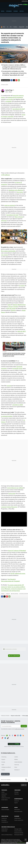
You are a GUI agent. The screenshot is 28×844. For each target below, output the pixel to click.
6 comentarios (6, 80)
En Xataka (4, 351)
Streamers (9, 11)
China (4, 26)
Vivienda (15, 11)
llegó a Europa (19, 217)
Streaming (3, 756)
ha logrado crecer (17, 368)
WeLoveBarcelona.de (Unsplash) (10, 581)
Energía (3, 762)
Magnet (14, 5)
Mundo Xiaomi (4, 799)
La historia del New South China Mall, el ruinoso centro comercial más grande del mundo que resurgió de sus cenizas (14, 354)
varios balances (11, 488)
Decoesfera (3, 820)
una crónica (4, 255)
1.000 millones (5, 175)
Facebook (11, 80)
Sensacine (16, 800)
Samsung (16, 764)
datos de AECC (22, 331)
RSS (23, 735)
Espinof (16, 802)
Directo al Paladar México (6, 834)
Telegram (20, 735)
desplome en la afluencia (16, 190)
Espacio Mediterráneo (19, 304)
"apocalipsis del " (18, 109)
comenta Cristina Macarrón (9, 507)
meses (6, 251)
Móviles (16, 759)
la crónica (22, 285)
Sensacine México (18, 830)
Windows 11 (17, 769)
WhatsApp (7, 735)
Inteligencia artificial (6, 767)
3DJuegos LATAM (17, 829)
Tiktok (8, 738)
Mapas (2, 11)
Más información (21, 842)
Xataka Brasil (4, 830)
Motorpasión (17, 809)
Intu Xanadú (11, 579)
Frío (10, 26)
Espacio (3, 759)
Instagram (18, 735)
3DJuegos (16, 792)
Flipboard (16, 80)
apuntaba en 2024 (17, 404)
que (17, 488)
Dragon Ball (21, 26)
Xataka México (4, 829)
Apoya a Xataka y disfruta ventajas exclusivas (14, 746)
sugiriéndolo (11, 251)
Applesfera (3, 796)
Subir (23, 785)
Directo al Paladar (5, 809)
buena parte (11, 493)
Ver (14, 655)
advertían (4, 220)
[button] (9, 90)
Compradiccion (4, 822)
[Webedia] (25, 1)
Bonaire (13, 310)
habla (9, 304)
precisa (9, 385)
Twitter (14, 80)
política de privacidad (19, 729)
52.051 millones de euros (17, 573)
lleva (2, 251)
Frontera (15, 26)
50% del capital (11, 308)
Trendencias (4, 818)
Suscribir (23, 726)
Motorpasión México (18, 834)
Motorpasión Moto (18, 811)
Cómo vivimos (15, 593)
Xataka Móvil (4, 794)
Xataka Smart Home (5, 797)
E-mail (19, 80)
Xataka (2, 792)
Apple (2, 764)
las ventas (20, 192)
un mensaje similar (6, 416)
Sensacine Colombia (18, 832)
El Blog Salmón (17, 818)
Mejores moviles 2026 (15, 715)
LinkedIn (5, 738)
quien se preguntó (9, 205)
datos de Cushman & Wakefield (17, 550)
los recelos (10, 99)
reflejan (21, 488)
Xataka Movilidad (18, 762)
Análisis (16, 756)
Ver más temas (5, 774)
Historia (22, 11)
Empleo (3, 769)
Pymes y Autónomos (18, 820)
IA (7, 26)
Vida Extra (16, 794)
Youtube (15, 735)
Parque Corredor (13, 306)
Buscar (26, 779)
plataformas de (15, 97)
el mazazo (8, 101)
